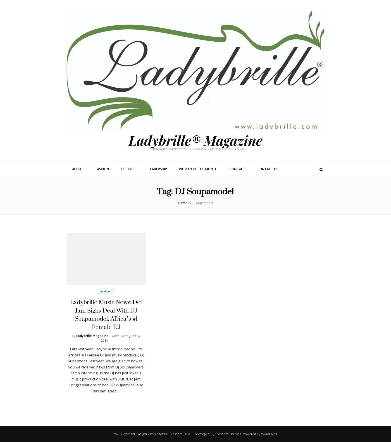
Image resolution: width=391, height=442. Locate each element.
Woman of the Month (198, 169)
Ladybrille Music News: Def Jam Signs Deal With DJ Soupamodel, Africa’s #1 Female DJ (106, 314)
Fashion (102, 169)
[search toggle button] (321, 170)
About (77, 169)
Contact (237, 169)
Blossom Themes (228, 434)
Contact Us (267, 169)
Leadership (157, 169)
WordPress (269, 434)
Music (106, 291)
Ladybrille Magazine (92, 336)
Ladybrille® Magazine (195, 140)
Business (128, 169)
